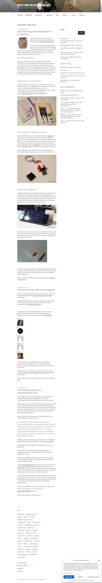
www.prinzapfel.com (26, 93)
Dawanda (36, 145)
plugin (20, 541)
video (28, 551)
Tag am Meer (63, 70)
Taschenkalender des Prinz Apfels (42, 295)
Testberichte (49, 15)
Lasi (61, 102)
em (29, 522)
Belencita (62, 114)
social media (33, 543)
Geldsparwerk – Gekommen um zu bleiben (70, 67)
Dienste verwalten (68, 572)
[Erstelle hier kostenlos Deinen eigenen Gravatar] (20, 325)
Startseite (20, 15)
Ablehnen (80, 577)
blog (32, 517)
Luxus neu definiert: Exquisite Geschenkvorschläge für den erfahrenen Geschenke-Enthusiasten (70, 110)
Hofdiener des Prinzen (34, 304)
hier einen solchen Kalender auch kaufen (35, 372)
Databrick (51, 136)
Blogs (57, 15)
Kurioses (65, 15)
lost (20, 538)
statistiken (27, 546)
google (21, 530)
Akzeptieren (69, 577)
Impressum (90, 580)
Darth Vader (25, 146)
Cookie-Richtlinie (73, 580)
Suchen (62, 29)
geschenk (36, 525)
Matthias (62, 90)
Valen (61, 120)
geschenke (21, 527)
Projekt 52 (28, 541)
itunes (28, 533)
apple (25, 517)
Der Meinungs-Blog (34, 5)
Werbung (81, 15)
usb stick (21, 551)
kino (35, 533)
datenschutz (28, 519)
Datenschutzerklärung (83, 580)
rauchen (37, 541)
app (19, 517)
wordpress (21, 557)
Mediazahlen (29, 15)
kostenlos (21, 535)
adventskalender (31, 514)
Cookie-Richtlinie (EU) (22, 563)
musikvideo (34, 538)
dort (53, 278)
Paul (61, 98)
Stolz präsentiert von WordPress (37, 579)
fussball (28, 525)
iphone (34, 530)
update (28, 549)
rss (19, 543)
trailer (35, 546)
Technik (73, 15)
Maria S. (62, 108)
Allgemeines (38, 15)
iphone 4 (21, 533)
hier (51, 235)
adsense (21, 514)
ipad (28, 530)
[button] (99, 560)
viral (35, 551)
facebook (36, 522)
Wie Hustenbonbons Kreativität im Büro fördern (72, 73)
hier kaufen (50, 441)
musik (25, 538)
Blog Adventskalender (47, 42)
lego (37, 535)
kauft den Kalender (29, 465)
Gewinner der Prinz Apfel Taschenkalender (36, 290)
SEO (25, 543)
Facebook (22, 466)
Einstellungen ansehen (93, 577)
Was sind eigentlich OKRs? (71, 95)
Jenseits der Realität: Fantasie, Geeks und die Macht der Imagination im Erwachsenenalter (71, 104)
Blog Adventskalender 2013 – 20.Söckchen (71, 45)
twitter (20, 549)
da (21, 279)
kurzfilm (30, 535)
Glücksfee (49, 315)
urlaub (35, 549)
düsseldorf (21, 522)
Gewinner (30, 527)
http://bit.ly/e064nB (23, 491)
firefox (20, 525)
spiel (20, 546)
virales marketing (23, 554)
